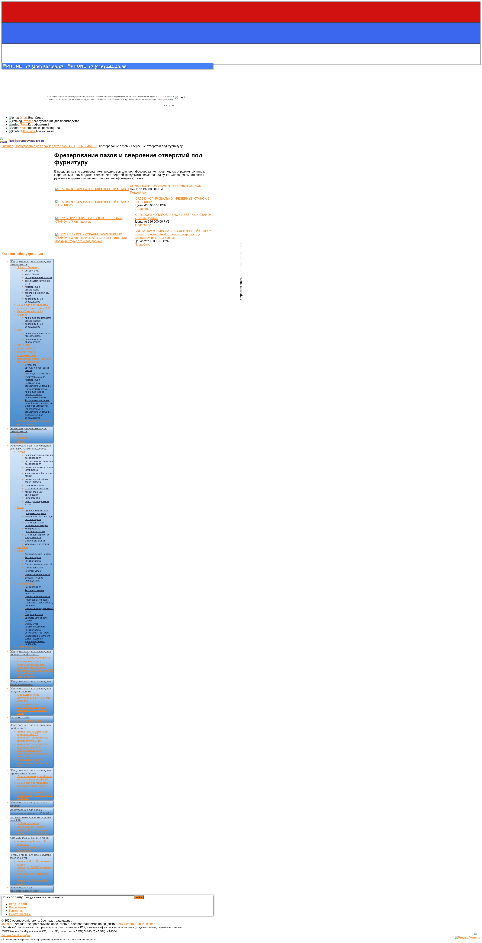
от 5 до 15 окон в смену (32, 826)
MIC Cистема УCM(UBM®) (33, 657)
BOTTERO (23, 345)
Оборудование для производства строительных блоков (30, 772)
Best (20, 434)
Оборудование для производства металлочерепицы (30, 683)
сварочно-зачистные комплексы (30, 849)
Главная (7, 146)
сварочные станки (34, 485)
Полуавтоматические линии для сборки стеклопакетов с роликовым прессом (36, 393)
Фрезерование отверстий (38, 564)
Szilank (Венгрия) (28, 267)
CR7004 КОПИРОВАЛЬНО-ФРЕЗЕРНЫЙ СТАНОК (165, 185)
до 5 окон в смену (28, 823)
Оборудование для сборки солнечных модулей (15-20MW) (29, 811)
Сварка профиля (34, 567)
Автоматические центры (38, 554)
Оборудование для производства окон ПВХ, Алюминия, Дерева (30, 447)
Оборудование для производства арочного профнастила (30, 653)
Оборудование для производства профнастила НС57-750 (34, 762)
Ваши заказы (18, 907)
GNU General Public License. (136, 924)
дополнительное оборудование (34, 300)
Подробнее (138, 192)
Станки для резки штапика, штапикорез (36, 524)
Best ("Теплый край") (30, 311)
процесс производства (44, 127)
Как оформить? (38, 124)
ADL (19, 329)
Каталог (28, 121)
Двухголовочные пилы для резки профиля (39, 518)
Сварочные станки (35, 540)
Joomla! (7, 924)
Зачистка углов (33, 571)
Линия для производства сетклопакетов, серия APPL (34, 306)
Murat (20, 507)
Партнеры (16, 910)
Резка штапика (33, 561)
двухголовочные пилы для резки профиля (39, 462)
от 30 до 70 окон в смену (32, 833)
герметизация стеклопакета (32, 288)
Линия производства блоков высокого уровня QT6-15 (34, 778)
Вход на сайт (18, 904)
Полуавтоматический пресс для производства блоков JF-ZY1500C (35, 795)
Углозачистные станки (37, 544)
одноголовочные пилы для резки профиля (39, 456)
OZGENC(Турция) (28, 647)
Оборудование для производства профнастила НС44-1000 (34, 753)
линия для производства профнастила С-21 (32, 745)
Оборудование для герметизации (35, 378)
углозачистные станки (37, 488)
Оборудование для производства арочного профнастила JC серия (31, 664)
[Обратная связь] (241, 54)
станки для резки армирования (34, 493)
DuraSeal (22, 437)
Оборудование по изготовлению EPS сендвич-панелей (34, 697)
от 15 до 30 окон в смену (32, 830)
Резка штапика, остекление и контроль (37, 631)
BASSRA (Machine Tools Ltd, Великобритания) (34, 360)
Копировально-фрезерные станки (35, 530)
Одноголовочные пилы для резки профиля (37, 512)
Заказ (24, 124)
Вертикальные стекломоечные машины (38, 384)
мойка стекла (32, 274)
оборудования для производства (56, 121)
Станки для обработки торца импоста (37, 536)
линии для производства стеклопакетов (38, 319)
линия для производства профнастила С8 (32, 733)
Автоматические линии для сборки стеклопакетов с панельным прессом (39, 403)
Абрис (21, 441)
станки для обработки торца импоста (36, 480)
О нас (24, 117)
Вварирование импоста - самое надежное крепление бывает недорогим (38, 640)
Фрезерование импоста (37, 574)
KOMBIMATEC (87, 146)
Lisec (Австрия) (26, 355)
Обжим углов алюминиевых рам (35, 625)
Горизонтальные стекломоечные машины (38, 410)
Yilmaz (21, 451)
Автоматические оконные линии (29, 837)
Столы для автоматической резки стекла (37, 368)
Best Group (35, 117)
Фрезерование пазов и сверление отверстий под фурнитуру (39, 603)
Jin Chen (22, 547)
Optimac (22, 314)
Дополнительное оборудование (34, 416)
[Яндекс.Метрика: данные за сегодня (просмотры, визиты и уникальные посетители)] (467, 937)
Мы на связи (45, 131)
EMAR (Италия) (27, 351)
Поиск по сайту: (13, 897)
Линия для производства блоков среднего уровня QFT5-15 (32, 785)
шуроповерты (32, 498)
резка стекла (32, 270)
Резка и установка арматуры (34, 592)
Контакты (29, 131)
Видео (23, 127)
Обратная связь (20, 914)
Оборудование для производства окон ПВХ (45, 146)
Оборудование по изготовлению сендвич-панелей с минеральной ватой (32, 709)
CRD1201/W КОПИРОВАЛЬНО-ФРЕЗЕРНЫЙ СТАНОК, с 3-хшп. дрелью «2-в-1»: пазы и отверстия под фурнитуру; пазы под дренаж (173, 234)
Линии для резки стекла (37, 373)
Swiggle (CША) (26, 348)
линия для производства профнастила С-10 (32, 739)
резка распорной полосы (38, 277)
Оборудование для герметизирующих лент (24, 889)
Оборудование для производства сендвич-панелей (30, 690)
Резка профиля (33, 557)
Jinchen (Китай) (26, 676)
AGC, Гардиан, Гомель (31, 720)
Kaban (21, 550)
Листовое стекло (20, 717)
